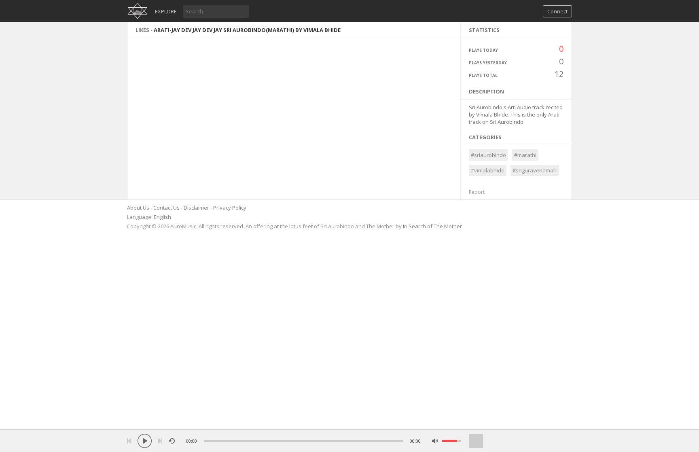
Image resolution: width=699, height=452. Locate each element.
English (162, 217)
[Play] (145, 441)
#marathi (525, 155)
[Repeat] (172, 441)
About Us (138, 207)
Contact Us (166, 207)
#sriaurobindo (488, 155)
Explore (166, 11)
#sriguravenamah (535, 170)
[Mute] (435, 441)
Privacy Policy (229, 207)
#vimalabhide (487, 170)
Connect (557, 11)
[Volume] (451, 441)
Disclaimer (196, 207)
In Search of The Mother (432, 226)
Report (477, 192)
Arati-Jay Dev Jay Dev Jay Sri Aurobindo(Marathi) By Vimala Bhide (247, 30)
